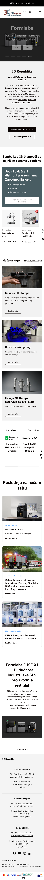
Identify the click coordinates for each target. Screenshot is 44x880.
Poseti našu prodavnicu (22, 137)
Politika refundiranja (8, 866)
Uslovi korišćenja (35, 866)
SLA (16, 47)
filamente (19, 111)
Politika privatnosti (23, 864)
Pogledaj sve (33, 430)
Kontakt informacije (8, 864)
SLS (27, 47)
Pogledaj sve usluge (33, 260)
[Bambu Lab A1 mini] (11, 218)
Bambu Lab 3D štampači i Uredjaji (12, 447)
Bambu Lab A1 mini (9, 234)
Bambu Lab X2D (14, 529)
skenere (28, 111)
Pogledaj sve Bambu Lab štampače (22, 201)
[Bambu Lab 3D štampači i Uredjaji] (12, 438)
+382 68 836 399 (25, 832)
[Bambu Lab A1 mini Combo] (30, 218)
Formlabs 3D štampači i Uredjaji (29, 447)
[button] (35, 12)
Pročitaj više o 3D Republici (22, 130)
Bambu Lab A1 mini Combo (28, 234)
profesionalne (18, 108)
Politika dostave (23, 866)
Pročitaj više (13, 311)
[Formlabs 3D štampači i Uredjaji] (29, 438)
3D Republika (12, 860)
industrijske (31, 108)
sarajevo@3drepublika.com (22, 806)
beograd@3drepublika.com (22, 777)
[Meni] (40, 12)
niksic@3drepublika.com (22, 835)
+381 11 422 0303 (25, 774)
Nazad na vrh (22, 749)
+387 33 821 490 (25, 803)
